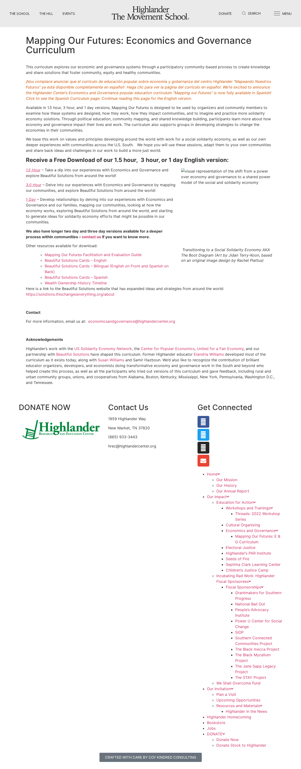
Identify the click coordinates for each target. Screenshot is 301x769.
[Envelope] (203, 461)
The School (19, 14)
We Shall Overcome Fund (238, 683)
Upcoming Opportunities (238, 700)
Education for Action (234, 502)
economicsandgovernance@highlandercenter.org (131, 321)
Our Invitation (219, 688)
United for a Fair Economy (220, 348)
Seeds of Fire (237, 558)
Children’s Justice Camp (247, 570)
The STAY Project (250, 677)
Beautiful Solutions (72, 354)
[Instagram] (203, 448)
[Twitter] (203, 435)
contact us (91, 236)
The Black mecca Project (257, 649)
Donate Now (227, 739)
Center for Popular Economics (168, 348)
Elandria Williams (209, 354)
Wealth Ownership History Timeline (76, 283)
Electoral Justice (240, 547)
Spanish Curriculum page (77, 98)
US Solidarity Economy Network (103, 348)
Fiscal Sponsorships (243, 587)
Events (69, 14)
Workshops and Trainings (248, 508)
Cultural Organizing (243, 525)
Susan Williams (111, 360)
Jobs (211, 728)
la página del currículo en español (191, 87)
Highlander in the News (246, 711)
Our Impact (217, 496)
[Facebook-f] (203, 422)
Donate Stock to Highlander (241, 745)
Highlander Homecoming (229, 717)
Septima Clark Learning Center (253, 564)
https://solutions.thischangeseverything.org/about (70, 294)
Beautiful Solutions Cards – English (76, 260)
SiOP (239, 632)
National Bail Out (250, 604)
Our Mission (226, 479)
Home (212, 474)
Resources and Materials (238, 705)
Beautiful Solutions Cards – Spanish (77, 277)
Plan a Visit (226, 694)
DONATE (214, 734)
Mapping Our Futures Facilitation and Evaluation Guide (93, 254)
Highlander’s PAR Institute (248, 553)
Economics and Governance (251, 530)
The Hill (46, 14)
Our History (226, 485)
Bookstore (216, 722)
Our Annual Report (232, 491)
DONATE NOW (44, 407)
